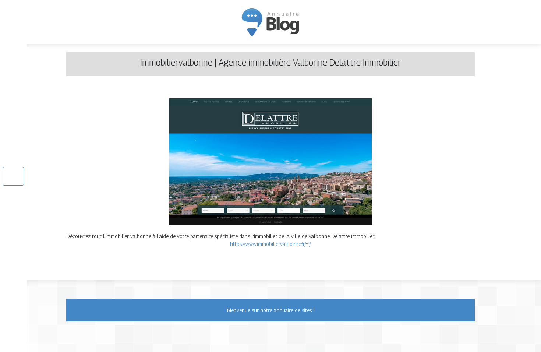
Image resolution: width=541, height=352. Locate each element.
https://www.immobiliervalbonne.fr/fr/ (270, 244)
